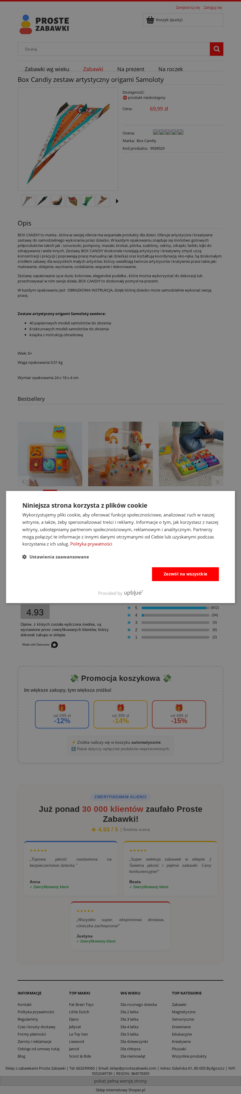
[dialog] (120, 547)
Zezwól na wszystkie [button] (185, 574)
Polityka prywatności (91, 544)
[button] (55, 556)
